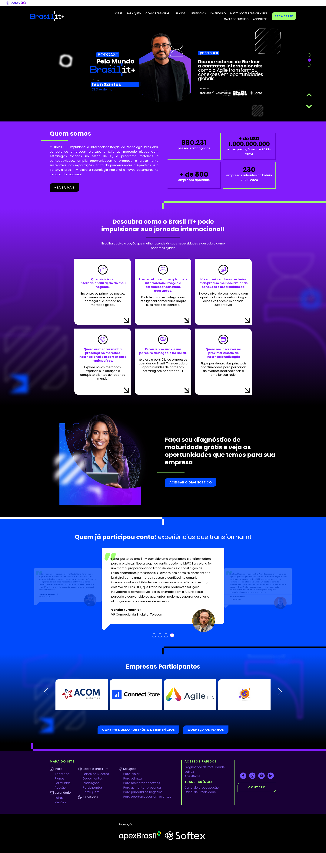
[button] (46, 678)
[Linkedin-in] (271, 762)
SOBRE (118, 13)
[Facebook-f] (243, 762)
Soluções (129, 755)
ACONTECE (260, 19)
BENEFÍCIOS (198, 13)
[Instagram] (252, 762)
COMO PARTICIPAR (157, 13)
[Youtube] (261, 762)
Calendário (63, 779)
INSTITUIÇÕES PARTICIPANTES (248, 13)
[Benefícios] (80, 784)
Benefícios (90, 784)
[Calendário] (52, 779)
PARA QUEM (134, 13)
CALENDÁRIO (218, 13)
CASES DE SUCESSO (236, 19)
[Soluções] (120, 756)
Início (58, 755)
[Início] (52, 756)
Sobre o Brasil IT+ (95, 755)
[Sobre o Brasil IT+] (80, 756)
